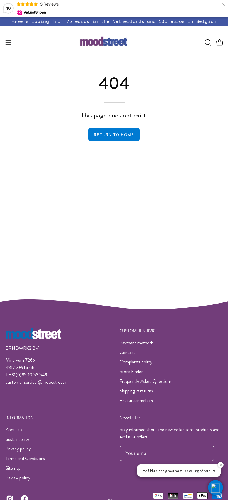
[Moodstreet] (114, 42)
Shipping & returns (136, 390)
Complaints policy (136, 361)
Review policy (18, 477)
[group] (114, 21)
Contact (127, 352)
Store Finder (131, 371)
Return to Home (114, 134)
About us (14, 429)
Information (20, 417)
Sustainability (17, 439)
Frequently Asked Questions (146, 381)
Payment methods (136, 342)
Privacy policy (18, 448)
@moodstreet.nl (53, 382)
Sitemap (13, 467)
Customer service (139, 330)
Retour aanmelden (136, 400)
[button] (207, 42)
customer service (21, 382)
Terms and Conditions (25, 458)
